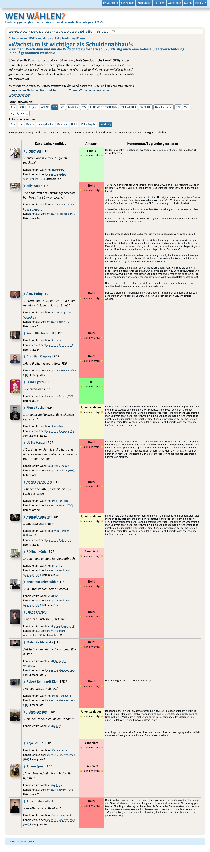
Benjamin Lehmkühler (42, 581)
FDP (55, 107)
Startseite (112, 2)
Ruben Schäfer (36, 712)
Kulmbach (57, 340)
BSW (84, 107)
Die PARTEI (145, 107)
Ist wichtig (105, 124)
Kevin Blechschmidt (40, 333)
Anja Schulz (34, 743)
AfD (62, 107)
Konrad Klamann (38, 516)
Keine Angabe (88, 124)
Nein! (74, 124)
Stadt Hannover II (62, 695)
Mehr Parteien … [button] (19, 113)
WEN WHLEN (35, 16)
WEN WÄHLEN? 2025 (18, 31)
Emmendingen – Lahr (63, 626)
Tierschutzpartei (163, 107)
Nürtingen (57, 169)
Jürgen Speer (35, 766)
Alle (13, 107)
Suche (188, 2)
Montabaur (58, 426)
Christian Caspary (39, 356)
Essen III (56, 565)
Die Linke (73, 107)
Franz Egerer (35, 382)
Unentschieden (45, 124)
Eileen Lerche (36, 612)
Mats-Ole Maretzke (39, 642)
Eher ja (30, 124)
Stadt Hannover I (61, 815)
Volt (186, 107)
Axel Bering (34, 293)
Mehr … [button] (199, 2)
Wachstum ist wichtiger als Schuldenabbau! (74, 31)
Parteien (159, 2)
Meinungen (144, 2)
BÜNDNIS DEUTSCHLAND (103, 107)
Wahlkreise (174, 2)
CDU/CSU (33, 107)
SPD (22, 107)
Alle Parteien (102, 31)
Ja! (21, 124)
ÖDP (178, 107)
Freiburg (56, 725)
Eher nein (62, 124)
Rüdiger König (36, 551)
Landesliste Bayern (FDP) (59, 345)
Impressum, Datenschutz (21, 841)
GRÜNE (45, 107)
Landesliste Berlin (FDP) (58, 321)
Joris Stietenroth (38, 801)
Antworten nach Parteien (42, 31)
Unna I (55, 595)
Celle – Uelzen (60, 750)
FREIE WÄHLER (128, 107)
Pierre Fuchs (35, 407)
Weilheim (57, 785)
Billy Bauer (34, 185)
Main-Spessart (60, 500)
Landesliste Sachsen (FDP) (59, 213)
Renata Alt (33, 151)
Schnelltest (127, 2)
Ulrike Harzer (36, 442)
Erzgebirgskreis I (61, 465)
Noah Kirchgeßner (39, 482)
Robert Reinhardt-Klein (42, 681)
